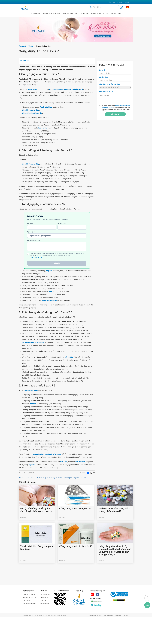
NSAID (21, 478)
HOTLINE (63, 462)
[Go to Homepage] (25, 7)
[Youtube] (92, 594)
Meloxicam (41, 478)
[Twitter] (91, 473)
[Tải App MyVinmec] (60, 599)
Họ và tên (30, 223)
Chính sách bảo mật (36, 257)
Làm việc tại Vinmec (29, 604)
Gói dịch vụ (44, 597)
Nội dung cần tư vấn (33, 240)
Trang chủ (22, 46)
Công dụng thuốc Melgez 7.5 (75, 508)
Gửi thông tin (115, 114)
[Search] (91, 7)
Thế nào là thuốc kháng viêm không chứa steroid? (114, 510)
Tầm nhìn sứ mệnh (29, 594)
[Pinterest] (94, 473)
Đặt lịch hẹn (45, 604)
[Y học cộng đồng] (96, 601)
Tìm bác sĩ (112, 2)
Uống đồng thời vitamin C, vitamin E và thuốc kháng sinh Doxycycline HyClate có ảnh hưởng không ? (115, 550)
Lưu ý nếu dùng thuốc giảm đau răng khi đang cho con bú (36, 510)
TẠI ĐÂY (32, 465)
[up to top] (147, 598)
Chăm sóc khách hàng (123, 2)
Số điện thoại (62, 223)
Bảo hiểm (44, 600)
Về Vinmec (84, 13)
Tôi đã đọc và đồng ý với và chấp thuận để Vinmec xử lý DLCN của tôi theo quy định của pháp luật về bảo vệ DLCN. (116, 108)
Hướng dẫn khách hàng (51, 13)
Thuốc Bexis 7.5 (30, 478)
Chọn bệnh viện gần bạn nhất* (109, 84)
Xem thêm (23, 517)
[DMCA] (119, 600)
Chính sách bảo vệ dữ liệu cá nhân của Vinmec (100, 615)
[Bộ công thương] (119, 594)
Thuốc (31, 46)
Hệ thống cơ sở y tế (29, 597)
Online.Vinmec (116, 13)
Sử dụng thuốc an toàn (43, 46)
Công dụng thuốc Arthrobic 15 (75, 546)
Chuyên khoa (35, 13)
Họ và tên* (103, 70)
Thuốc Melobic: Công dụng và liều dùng (36, 547)
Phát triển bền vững (70, 13)
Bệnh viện (31, 232)
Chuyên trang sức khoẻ (99, 13)
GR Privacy (118, 615)
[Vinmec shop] (79, 599)
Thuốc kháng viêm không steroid (57, 478)
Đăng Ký (57, 263)
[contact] (147, 605)
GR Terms (125, 615)
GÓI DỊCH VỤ (80, 462)
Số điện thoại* (104, 77)
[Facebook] (88, 473)
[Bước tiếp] (96, 605)
